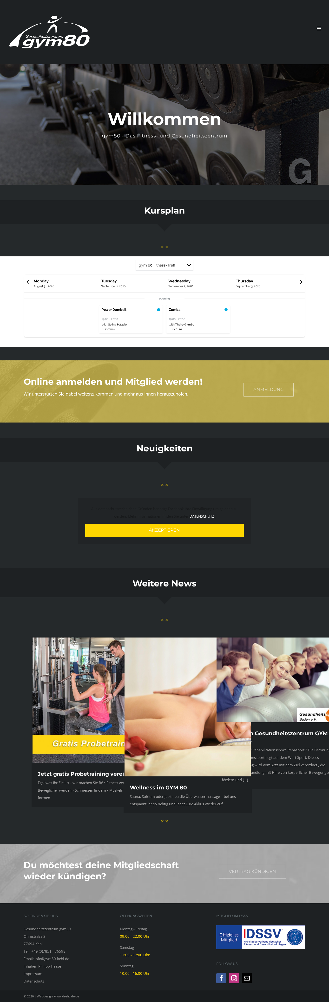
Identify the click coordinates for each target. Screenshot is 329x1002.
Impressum (33, 973)
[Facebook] (221, 978)
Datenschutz (34, 981)
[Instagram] (234, 978)
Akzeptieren (164, 530)
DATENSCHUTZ (202, 516)
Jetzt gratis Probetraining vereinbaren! (91, 774)
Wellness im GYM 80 (158, 787)
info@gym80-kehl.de (52, 958)
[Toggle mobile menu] (319, 28)
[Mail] (247, 978)
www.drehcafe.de (66, 996)
